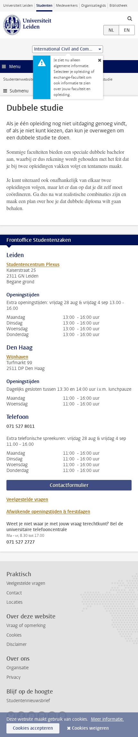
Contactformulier (69, 485)
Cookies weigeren (90, 728)
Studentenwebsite (18, 79)
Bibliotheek (118, 5)
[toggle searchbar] (130, 18)
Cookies (14, 635)
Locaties (14, 602)
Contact (14, 593)
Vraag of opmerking (26, 626)
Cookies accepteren (33, 728)
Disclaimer (16, 644)
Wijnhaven (17, 357)
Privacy (13, 677)
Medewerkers (67, 5)
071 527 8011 (20, 426)
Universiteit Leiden (18, 5)
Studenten (44, 5)
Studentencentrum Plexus (32, 265)
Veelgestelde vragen (27, 500)
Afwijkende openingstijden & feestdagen (48, 512)
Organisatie (17, 668)
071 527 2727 (20, 542)
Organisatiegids (93, 5)
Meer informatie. (107, 719)
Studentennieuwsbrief (28, 701)
